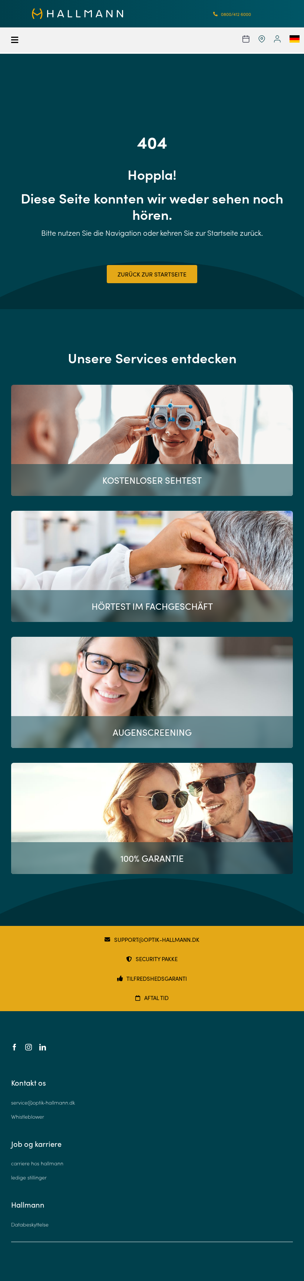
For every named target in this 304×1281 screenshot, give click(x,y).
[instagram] (28, 1047)
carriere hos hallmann (37, 1163)
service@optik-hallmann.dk (43, 1102)
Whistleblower (27, 1116)
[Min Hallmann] (77, 11)
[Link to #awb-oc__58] (37, 40)
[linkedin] (42, 1047)
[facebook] (14, 1047)
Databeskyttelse (30, 1224)
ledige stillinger (29, 1177)
